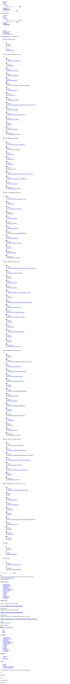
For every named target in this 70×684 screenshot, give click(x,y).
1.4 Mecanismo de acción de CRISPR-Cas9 (15, 114)
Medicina (7, 36)
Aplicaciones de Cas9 (10, 169)
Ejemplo (8, 495)
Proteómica (5, 598)
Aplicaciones (9, 336)
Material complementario (11, 554)
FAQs (4, 665)
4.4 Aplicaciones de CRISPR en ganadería (15, 331)
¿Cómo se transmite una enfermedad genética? (16, 371)
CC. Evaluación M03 (11, 257)
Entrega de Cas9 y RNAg (11, 223)
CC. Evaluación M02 (11, 188)
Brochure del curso (10, 50)
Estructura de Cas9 (10, 159)
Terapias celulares (10, 420)
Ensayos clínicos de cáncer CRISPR (14, 465)
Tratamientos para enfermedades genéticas (15, 381)
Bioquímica (5, 587)
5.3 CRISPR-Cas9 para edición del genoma (15, 415)
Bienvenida (8, 45)
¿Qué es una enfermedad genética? (13, 366)
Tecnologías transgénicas (11, 282)
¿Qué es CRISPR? (10, 65)
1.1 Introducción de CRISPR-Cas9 (13, 60)
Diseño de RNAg (10, 213)
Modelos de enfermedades (11, 400)
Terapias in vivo (9, 425)
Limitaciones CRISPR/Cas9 (12, 238)
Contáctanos (6, 658)
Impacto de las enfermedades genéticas (14, 376)
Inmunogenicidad (10, 534)
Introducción (8, 356)
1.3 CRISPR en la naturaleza (12, 100)
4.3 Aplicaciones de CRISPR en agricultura (15, 317)
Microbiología (6, 596)
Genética (5, 593)
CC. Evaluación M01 (11, 134)
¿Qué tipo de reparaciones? (12, 183)
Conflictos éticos (9, 509)
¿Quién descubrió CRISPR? (12, 75)
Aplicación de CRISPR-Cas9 (12, 504)
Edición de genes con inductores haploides (15, 312)
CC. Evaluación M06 (11, 479)
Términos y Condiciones (8, 666)
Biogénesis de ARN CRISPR (12, 119)
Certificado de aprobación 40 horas (13, 569)
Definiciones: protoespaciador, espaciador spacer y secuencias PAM (20, 104)
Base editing (8, 247)
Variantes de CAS (10, 154)
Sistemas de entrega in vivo (12, 524)
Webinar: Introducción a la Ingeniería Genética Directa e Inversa (19, 619)
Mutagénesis (8, 277)
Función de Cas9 (9, 164)
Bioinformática (6, 584)
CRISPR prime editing (11, 252)
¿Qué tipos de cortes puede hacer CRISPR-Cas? (16, 178)
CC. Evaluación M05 (11, 435)
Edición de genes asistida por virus (13, 307)
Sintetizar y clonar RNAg (11, 218)
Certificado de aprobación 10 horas (13, 564)
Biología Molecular (7, 585)
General (5, 591)
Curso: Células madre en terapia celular (12, 606)
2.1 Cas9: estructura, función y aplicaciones (15, 144)
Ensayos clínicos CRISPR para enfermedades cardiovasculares (19, 455)
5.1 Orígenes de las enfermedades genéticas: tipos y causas (18, 361)
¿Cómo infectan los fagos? (11, 90)
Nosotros (5, 1)
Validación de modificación (12, 228)
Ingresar (5, 8)
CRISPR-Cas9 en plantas (11, 287)
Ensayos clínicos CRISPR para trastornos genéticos (17, 469)
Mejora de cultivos (10, 326)
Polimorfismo (9, 529)
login (16, 576)
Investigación (9, 322)
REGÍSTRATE (7, 9)
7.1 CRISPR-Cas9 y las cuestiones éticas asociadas (17, 490)
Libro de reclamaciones (8, 667)
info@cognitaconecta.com (7, 627)
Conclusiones (9, 341)
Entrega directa (9, 297)
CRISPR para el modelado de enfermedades (15, 405)
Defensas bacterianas (10, 95)
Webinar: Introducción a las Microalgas (12, 612)
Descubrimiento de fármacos (12, 395)
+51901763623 (5, 625)
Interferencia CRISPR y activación (13, 243)
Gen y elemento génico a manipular (13, 208)
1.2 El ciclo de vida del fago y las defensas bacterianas (17, 85)
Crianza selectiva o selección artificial (14, 273)
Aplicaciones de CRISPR (11, 80)
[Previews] (6, 81)
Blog (4, 2)
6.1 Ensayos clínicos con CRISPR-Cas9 (14, 445)
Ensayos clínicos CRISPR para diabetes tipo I (16, 450)
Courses (2, 36)
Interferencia (8, 124)
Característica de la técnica (11, 499)
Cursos (4, 4)
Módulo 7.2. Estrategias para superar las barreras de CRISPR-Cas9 (20, 519)
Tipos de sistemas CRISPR (12, 129)
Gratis (4, 594)
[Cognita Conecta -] (5, 13)
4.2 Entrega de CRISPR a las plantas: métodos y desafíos (18, 292)
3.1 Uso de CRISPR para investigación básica (16, 199)
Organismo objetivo (10, 203)
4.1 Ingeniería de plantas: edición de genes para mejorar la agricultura (21, 268)
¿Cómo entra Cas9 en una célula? (13, 149)
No (3, 682)
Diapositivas (8, 549)
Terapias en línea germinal (11, 430)
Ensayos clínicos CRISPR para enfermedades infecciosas (18, 460)
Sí (1, 682)
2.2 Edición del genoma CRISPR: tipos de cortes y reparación (19, 174)
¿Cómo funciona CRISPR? (12, 70)
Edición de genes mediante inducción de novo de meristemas (19, 302)
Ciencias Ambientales (8, 589)
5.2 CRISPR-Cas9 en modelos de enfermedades (16, 391)
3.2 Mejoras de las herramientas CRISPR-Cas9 (16, 233)
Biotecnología (6, 588)
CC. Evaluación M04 (11, 346)
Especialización (6, 590)
